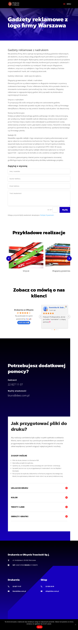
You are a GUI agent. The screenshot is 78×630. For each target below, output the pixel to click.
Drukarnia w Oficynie (24, 310)
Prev (8, 258)
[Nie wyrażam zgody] (75, 625)
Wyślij (65, 209)
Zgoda (39, 627)
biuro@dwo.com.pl (19, 591)
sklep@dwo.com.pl (52, 591)
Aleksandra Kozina (59, 307)
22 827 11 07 (17, 586)
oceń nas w (22, 322)
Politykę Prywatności (47, 215)
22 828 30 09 (50, 586)
